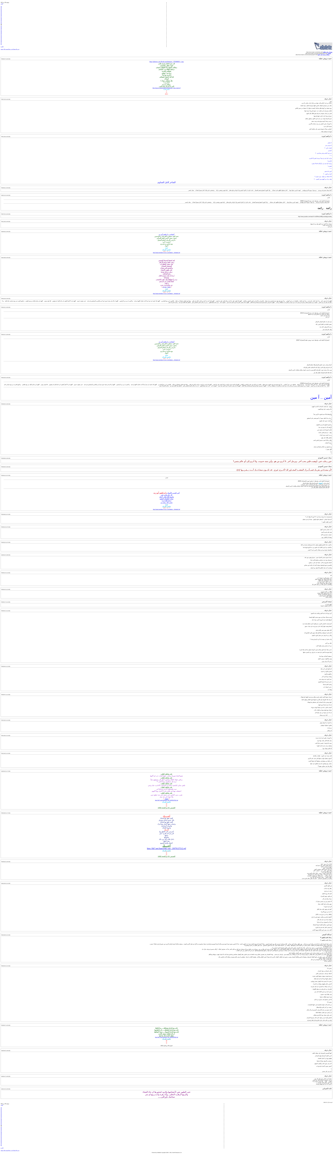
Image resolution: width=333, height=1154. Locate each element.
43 (1, 37)
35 (1, 27)
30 (1, 20)
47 (1, 42)
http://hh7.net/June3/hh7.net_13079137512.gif (166, 800)
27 (1, 16)
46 (1, 41)
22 (1, 10)
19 (1, 6)
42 (1, 36)
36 (1, 28)
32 (1, 23)
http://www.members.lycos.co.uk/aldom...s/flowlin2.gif (166, 252)
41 (1, 34)
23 (1, 11)
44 (1, 38)
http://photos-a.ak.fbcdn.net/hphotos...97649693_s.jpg (167, 62)
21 (1, 9)
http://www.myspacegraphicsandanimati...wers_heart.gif (166, 88)
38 (1, 31)
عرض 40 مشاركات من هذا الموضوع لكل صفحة (10, 49)
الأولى (2, 3)
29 (1, 19)
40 (1, 33)
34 (1, 25)
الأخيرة (2, 46)
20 (1, 7)
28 (1, 18)
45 (1, 40)
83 (1, 44)
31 (1, 22)
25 (1, 14)
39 (1, 32)
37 (1, 29)
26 (1, 15)
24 (1, 12)
